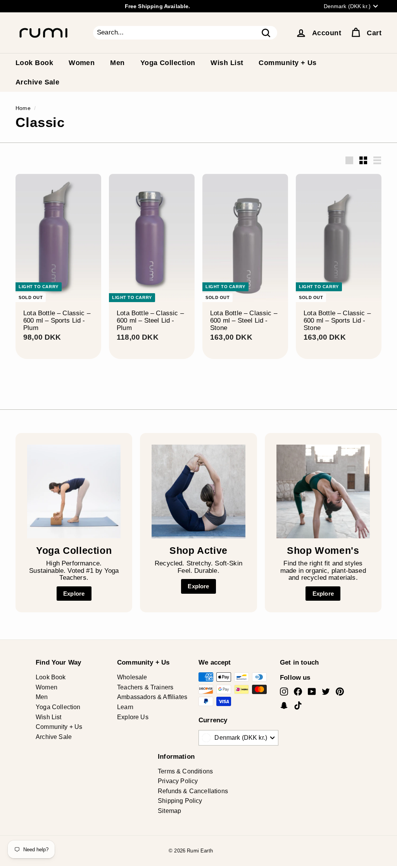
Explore (74, 593)
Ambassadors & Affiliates (152, 697)
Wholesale (132, 677)
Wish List (227, 63)
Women (82, 63)
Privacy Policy (178, 781)
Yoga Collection (167, 63)
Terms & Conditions (185, 771)
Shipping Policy (180, 800)
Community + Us (287, 63)
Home (23, 108)
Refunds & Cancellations (193, 791)
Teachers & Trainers (145, 687)
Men (117, 63)
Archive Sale (37, 82)
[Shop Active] (198, 491)
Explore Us (132, 717)
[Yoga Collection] (74, 491)
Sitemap (169, 811)
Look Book (34, 63)
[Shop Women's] (323, 491)
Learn (125, 707)
